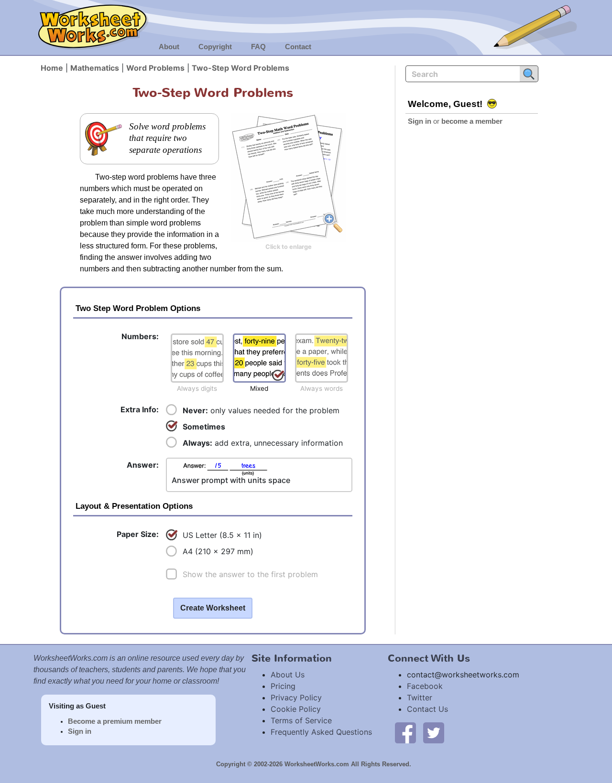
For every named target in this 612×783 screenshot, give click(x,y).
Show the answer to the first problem (250, 574)
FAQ (258, 47)
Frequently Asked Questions (321, 732)
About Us (288, 674)
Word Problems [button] (155, 68)
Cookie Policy (296, 709)
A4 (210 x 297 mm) (218, 551)
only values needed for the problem (261, 410)
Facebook (425, 686)
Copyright (215, 47)
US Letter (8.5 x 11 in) (222, 535)
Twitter (419, 697)
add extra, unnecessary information (263, 443)
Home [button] (52, 68)
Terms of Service (301, 720)
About (169, 47)
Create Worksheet (212, 608)
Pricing (283, 686)
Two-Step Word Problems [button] (240, 68)
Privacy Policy (296, 697)
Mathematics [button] (94, 68)
